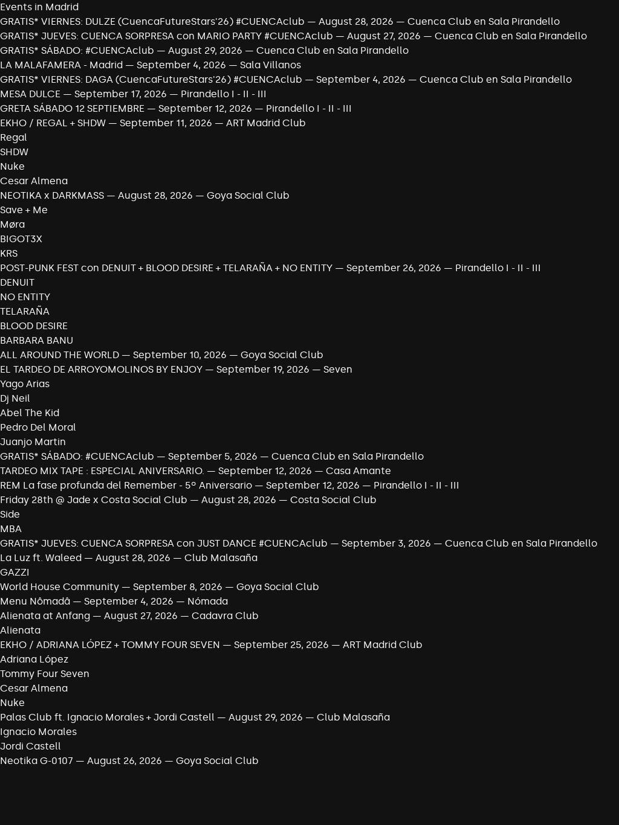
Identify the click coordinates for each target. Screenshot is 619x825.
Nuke (12, 166)
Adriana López (34, 659)
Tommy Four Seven (44, 673)
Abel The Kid (29, 413)
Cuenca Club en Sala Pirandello (483, 21)
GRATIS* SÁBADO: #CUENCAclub (77, 50)
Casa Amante (358, 471)
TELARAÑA (25, 311)
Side (10, 514)
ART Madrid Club (266, 123)
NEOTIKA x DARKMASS (52, 195)
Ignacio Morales (38, 731)
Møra (12, 224)
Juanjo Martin (33, 442)
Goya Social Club (248, 195)
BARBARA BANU (36, 340)
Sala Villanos (270, 65)
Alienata (20, 630)
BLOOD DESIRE (34, 326)
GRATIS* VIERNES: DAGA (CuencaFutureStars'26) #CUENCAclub (151, 79)
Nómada (207, 601)
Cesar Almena (34, 181)
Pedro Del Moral (38, 427)
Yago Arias (25, 384)
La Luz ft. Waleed (41, 557)
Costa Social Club (333, 500)
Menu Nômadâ (35, 601)
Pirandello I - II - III (224, 94)
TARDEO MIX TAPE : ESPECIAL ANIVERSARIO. (102, 471)
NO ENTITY (25, 297)
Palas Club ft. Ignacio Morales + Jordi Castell (107, 717)
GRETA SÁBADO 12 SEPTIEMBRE (72, 108)
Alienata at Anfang (45, 615)
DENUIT (17, 282)
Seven (337, 369)
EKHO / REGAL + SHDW (53, 123)
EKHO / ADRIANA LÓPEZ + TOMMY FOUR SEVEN (110, 644)
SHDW (14, 152)
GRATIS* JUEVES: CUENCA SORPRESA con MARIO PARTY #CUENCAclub (166, 36)
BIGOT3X (21, 239)
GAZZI (15, 572)
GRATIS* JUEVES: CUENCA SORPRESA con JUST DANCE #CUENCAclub (164, 543)
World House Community (59, 586)
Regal (13, 137)
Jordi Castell (30, 746)
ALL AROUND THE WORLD (59, 355)
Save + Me (24, 210)
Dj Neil (15, 398)
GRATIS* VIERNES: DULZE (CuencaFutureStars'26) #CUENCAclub (152, 21)
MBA (11, 528)
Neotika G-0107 (36, 760)
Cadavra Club (225, 615)
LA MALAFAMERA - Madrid (61, 65)
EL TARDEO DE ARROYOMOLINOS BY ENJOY (102, 369)
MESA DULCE (30, 94)
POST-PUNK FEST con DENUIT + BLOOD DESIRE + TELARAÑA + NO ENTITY (166, 268)
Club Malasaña (221, 557)
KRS (9, 253)
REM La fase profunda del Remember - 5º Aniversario (126, 485)
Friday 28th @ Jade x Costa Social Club (93, 500)
